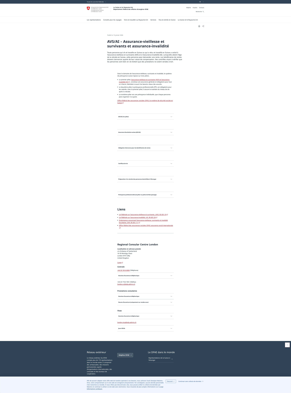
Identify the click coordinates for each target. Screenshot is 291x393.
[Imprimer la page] (199, 26)
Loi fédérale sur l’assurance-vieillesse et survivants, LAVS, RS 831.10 (142, 215)
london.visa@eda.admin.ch (126, 322)
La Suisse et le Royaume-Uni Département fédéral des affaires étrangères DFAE (130, 8)
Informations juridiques (94, 389)
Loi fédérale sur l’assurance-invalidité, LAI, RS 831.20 (137, 217)
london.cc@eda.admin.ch (126, 284)
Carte (119, 262)
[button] (94, 20)
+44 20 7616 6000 (123, 270)
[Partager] (203, 26)
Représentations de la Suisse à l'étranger (159, 359)
